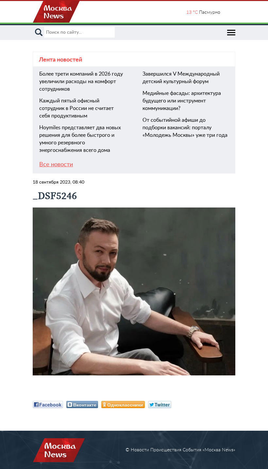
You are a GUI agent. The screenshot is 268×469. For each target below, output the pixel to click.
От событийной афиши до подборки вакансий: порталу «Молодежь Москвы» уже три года (184, 127)
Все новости (56, 165)
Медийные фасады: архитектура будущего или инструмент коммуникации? (181, 101)
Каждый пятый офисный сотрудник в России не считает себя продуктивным (76, 108)
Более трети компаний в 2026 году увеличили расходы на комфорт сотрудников (81, 81)
